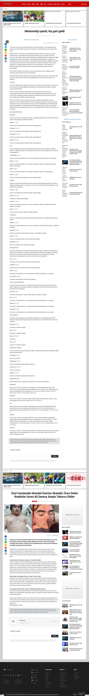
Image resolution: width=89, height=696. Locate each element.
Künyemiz (35, 680)
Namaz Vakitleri (63, 675)
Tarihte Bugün (63, 680)
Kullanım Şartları (18, 680)
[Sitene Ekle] (21, 675)
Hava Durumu (63, 672)
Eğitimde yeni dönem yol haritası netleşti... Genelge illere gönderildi (75, 50)
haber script (57, 693)
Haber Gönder (18, 683)
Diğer (69, 4)
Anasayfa (6, 8)
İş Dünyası (50, 4)
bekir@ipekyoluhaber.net (24, 622)
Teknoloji (47, 686)
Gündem (24, 4)
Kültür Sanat (57, 4)
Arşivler (35, 677)
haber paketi (40, 693)
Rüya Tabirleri (77, 677)
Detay (75, 694)
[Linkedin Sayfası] (14, 675)
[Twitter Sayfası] (6, 675)
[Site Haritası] (19, 675)
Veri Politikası (6, 683)
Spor (45, 4)
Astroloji (76, 678)
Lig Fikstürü (62, 678)
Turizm (62, 4)
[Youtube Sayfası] (11, 675)
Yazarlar (35, 675)
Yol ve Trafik (62, 674)
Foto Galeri (36, 670)
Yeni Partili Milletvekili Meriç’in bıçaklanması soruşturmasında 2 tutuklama (76, 111)
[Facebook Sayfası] (4, 675)
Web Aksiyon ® (82, 693)
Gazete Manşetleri (64, 686)
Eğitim (33, 4)
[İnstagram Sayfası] (9, 675)
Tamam (81, 694)
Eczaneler (62, 677)
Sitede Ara (76, 672)
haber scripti (46, 693)
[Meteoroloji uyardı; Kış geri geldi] (32, 39)
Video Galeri (36, 672)
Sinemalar (62, 682)
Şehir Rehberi (63, 685)
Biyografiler (76, 675)
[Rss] (16, 675)
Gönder (54, 456)
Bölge (37, 4)
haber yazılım (52, 693)
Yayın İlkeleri (6, 681)
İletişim (35, 682)
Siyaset (29, 4)
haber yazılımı (35, 693)
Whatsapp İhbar (18, 681)
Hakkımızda (5, 680)
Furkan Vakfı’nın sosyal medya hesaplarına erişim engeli (75, 59)
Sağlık (41, 4)
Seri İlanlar (62, 683)
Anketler (76, 674)
